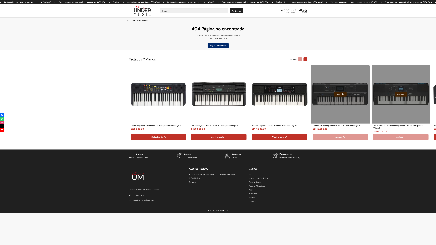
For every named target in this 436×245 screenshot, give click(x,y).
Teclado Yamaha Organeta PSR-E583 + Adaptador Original (336, 125)
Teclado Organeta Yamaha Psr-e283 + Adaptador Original (214, 125)
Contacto (192, 182)
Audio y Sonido (255, 182)
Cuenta (253, 168)
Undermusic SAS (221, 210)
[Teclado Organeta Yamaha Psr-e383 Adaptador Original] (279, 94)
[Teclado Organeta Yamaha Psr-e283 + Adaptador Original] (219, 94)
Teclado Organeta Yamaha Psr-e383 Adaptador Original (274, 125)
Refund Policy (194, 178)
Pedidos (252, 197)
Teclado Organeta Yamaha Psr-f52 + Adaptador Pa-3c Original (156, 125)
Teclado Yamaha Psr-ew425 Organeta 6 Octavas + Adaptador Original (398, 126)
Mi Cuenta (253, 194)
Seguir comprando (218, 45)
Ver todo (293, 59)
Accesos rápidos (198, 168)
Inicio (129, 20)
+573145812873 (138, 196)
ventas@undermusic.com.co (143, 200)
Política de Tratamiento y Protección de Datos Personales (212, 174)
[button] (131, 11)
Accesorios (253, 190)
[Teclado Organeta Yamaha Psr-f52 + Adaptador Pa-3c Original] (158, 94)
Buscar (238, 11)
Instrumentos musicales (258, 178)
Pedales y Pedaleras (257, 186)
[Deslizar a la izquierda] (300, 59)
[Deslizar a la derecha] (305, 59)
